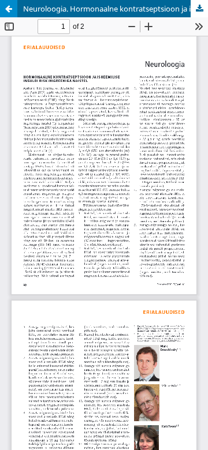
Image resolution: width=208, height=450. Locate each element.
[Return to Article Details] (8, 8)
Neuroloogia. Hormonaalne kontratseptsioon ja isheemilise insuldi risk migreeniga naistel (115, 8)
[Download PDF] (199, 8)
